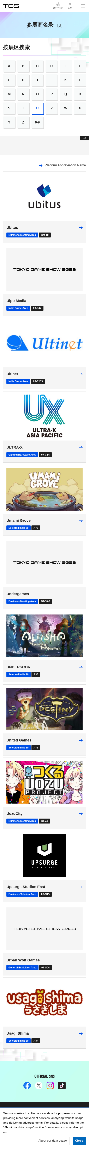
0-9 (37, 122)
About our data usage (52, 1140)
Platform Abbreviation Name (65, 165)
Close (79, 1140)
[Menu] (83, 6)
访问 (70, 8)
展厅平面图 (58, 8)
